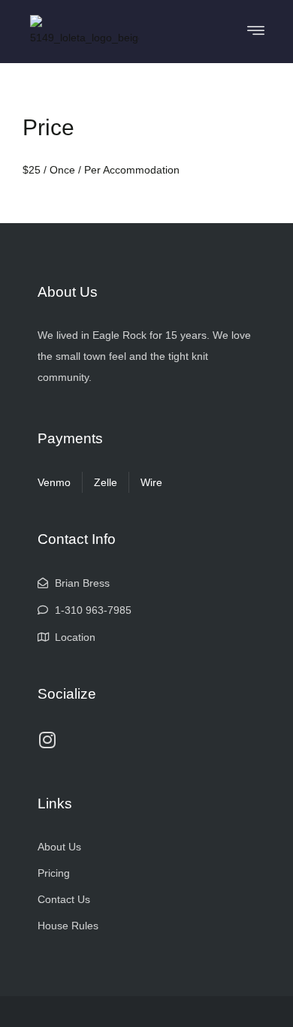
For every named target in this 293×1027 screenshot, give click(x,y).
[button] (255, 31)
